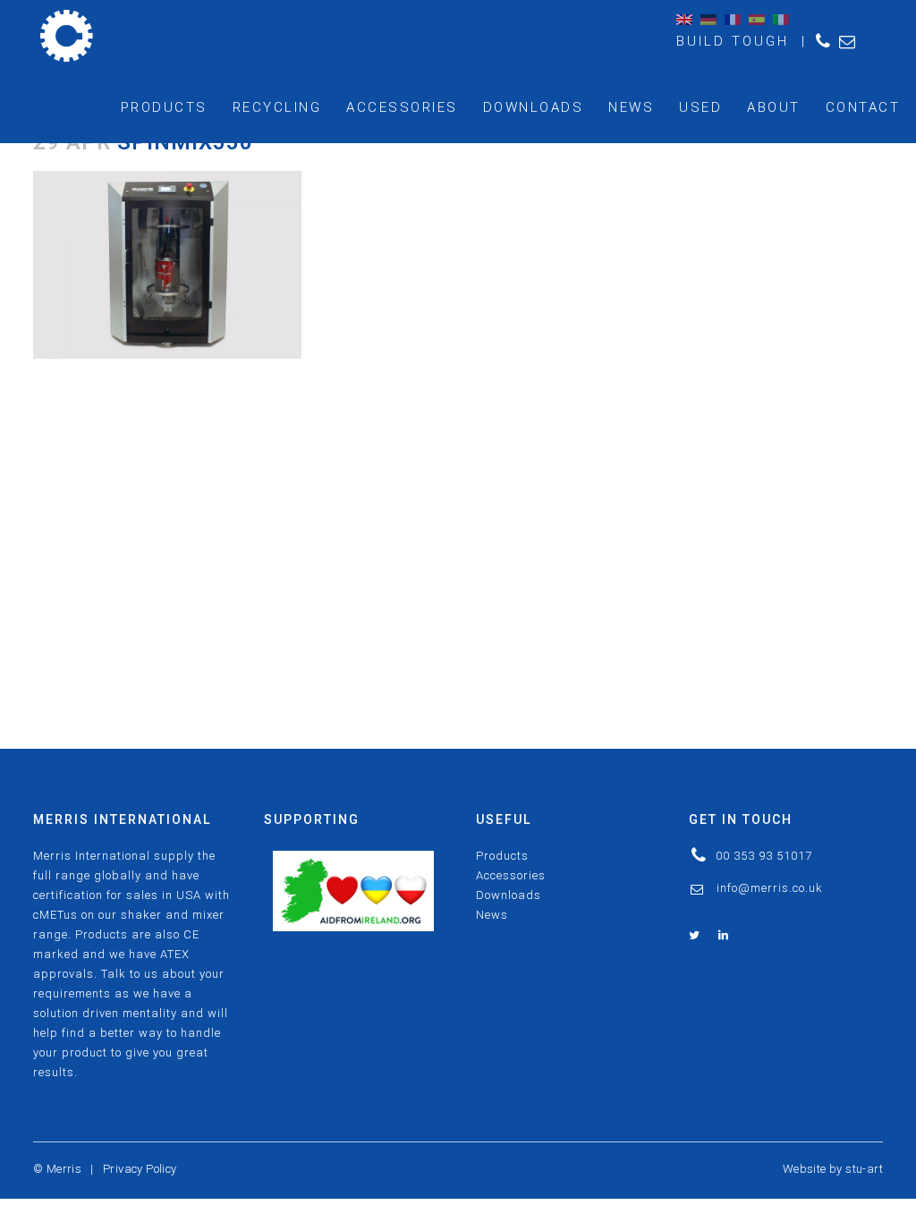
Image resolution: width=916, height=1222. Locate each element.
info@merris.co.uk (770, 888)
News (492, 914)
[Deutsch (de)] (708, 19)
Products (502, 855)
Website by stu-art (833, 1168)
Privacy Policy (140, 1168)
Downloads (508, 895)
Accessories (511, 875)
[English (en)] (684, 19)
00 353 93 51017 (764, 855)
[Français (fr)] (733, 19)
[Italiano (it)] (781, 19)
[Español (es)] (757, 19)
